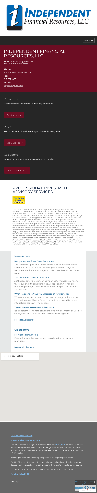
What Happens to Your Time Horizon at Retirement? (41, 294)
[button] (88, 40)
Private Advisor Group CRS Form (25, 440)
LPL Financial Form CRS (21, 436)
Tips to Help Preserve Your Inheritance (34, 307)
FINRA (58, 445)
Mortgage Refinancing (26, 335)
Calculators (21, 329)
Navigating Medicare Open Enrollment (34, 261)
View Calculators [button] (16, 170)
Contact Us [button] (13, 115)
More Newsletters (24, 320)
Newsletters (22, 256)
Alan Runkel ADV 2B (20, 474)
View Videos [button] (13, 143)
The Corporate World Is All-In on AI (32, 277)
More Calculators (24, 347)
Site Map (15, 482)
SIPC (63, 445)
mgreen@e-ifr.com (13, 85)
